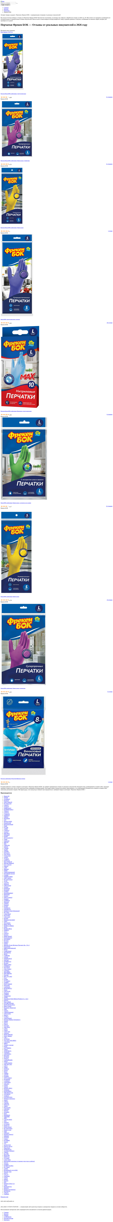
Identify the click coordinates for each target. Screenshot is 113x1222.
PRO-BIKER (8, 973)
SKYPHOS (7, 952)
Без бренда (7, 803)
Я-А (12, 32)
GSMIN (6, 994)
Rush (5, 1046)
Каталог (6, 1214)
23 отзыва (109, 600)
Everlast (6, 1076)
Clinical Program (8, 1012)
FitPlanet (6, 1133)
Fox (5, 978)
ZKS (5, 927)
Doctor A (7, 1125)
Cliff (5, 867)
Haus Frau (7, 1148)
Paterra (6, 866)
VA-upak (6, 1158)
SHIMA (6, 930)
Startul (6, 1021)
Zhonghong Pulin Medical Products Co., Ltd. (16, 999)
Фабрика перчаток (9, 1098)
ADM (6, 997)
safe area (6, 1083)
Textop (6, 887)
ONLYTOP (7, 1013)
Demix (6, 896)
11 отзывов (109, 97)
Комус (6, 1015)
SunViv (6, 1058)
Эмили (6, 1192)
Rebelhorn (7, 1115)
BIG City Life (8, 976)
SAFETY (7, 860)
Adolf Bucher (8, 1018)
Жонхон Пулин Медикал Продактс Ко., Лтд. (17, 945)
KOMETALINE (8, 1165)
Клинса (6, 993)
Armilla (6, 982)
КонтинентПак (8, 824)
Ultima (6, 1101)
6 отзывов (109, 414)
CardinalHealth (8, 1060)
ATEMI (6, 851)
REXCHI (7, 1155)
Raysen (6, 940)
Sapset (6, 1142)
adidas (6, 1179)
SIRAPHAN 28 (8, 1092)
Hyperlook (7, 1079)
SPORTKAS (7, 1149)
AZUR (6, 1075)
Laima (6, 805)
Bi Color (6, 912)
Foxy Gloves (7, 864)
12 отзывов (109, 506)
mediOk (7, 815)
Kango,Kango (8, 937)
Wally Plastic (8, 802)
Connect (7, 814)
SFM (6, 797)
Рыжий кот (7, 823)
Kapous (6, 905)
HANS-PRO (7, 1091)
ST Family (7, 981)
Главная (6, 1212)
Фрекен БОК (8, 821)
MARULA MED (9, 926)
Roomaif (6, 890)
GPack (6, 957)
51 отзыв (109, 691)
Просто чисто (8, 1146)
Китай (6, 918)
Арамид (6, 1095)
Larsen (6, 812)
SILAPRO (7, 939)
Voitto (6, 1067)
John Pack (7, 1027)
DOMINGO (7, 961)
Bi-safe (6, 963)
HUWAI (6, 1057)
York (5, 921)
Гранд (6, 1024)
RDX (6, 949)
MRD (6, 1043)
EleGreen (7, 852)
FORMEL (7, 966)
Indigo (6, 847)
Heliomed (7, 835)
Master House (8, 936)
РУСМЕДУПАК (9, 1003)
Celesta (6, 848)
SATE (6, 1177)
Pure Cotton (7, 1002)
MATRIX (7, 818)
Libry (6, 1066)
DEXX (6, 1110)
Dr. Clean (7, 1167)
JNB (5, 1009)
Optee (6, 1030)
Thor (5, 1185)
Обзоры (6, 1215)
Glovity (6, 933)
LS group (7, 1124)
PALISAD (7, 946)
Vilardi (6, 1010)
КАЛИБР (7, 1140)
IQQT (6, 1173)
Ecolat (6, 979)
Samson (6, 1122)
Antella (6, 1073)
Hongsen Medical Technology (12, 1019)
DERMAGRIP (8, 876)
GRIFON (7, 845)
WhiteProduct (8, 958)
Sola (5, 1131)
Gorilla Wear (7, 951)
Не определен (8, 879)
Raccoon (6, 1055)
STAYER (7, 1039)
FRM (5, 870)
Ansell (6, 857)
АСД (5, 881)
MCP (5, 954)
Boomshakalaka (8, 893)
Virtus (6, 1049)
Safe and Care (8, 1064)
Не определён (8, 1128)
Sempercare (7, 996)
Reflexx (6, 884)
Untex (6, 1139)
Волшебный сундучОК (11, 1170)
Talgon (6, 1152)
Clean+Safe (7, 1159)
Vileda (6, 811)
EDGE (6, 1000)
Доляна (6, 858)
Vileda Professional (9, 872)
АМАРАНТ (7, 1054)
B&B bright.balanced (10, 948)
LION (6, 1085)
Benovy (6, 796)
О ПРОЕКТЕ (7, 1217)
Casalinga (7, 1081)
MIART (6, 1188)
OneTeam (7, 1176)
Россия (6, 975)
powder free (7, 1145)
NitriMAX (7, 908)
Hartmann (7, 888)
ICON (6, 906)
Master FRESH (8, 1034)
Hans (5, 1072)
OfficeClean (7, 885)
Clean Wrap (7, 914)
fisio (5, 1113)
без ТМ (6, 1154)
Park (5, 826)
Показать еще (4, 1197)
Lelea (6, 1028)
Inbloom (6, 1136)
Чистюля (7, 985)
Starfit (6, 850)
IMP (5, 1118)
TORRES (7, 900)
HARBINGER (8, 809)
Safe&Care (7, 808)
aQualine (6, 1112)
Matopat (6, 902)
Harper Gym (7, 1130)
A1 (5, 1143)
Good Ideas (7, 1082)
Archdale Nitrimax (9, 1151)
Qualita (6, 891)
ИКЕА (6, 842)
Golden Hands (8, 1063)
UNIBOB (7, 955)
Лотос (6, 1070)
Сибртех (6, 830)
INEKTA (7, 1157)
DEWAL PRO (8, 1088)
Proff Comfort (8, 984)
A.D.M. (6, 882)
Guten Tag (7, 1031)
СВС (5, 1037)
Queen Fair (7, 855)
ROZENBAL (8, 988)
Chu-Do (6, 1103)
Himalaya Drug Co (9, 1183)
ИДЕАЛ (6, 1104)
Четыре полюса (8, 1134)
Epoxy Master (8, 1036)
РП (5, 1182)
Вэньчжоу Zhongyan (10, 1007)
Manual (6, 869)
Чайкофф (7, 1116)
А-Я (9, 32)
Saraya (6, 1162)
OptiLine (6, 841)
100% (6, 1106)
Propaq (6, 1180)
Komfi (6, 836)
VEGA (6, 1174)
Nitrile (6, 943)
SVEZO (6, 1137)
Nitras (6, 1061)
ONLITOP (7, 991)
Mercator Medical (9, 863)
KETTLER (7, 1107)
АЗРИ (6, 829)
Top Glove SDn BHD (10, 1040)
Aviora (6, 806)
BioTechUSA (8, 1186)
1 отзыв (110, 231)
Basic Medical (8, 861)
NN (5, 1121)
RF (5, 844)
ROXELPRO (8, 928)
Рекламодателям (8, 1218)
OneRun (6, 1194)
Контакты (7, 1220)
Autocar (6, 1033)
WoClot (6, 960)
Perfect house (8, 1127)
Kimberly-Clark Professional (12, 911)
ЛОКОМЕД (7, 1051)
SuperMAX (7, 909)
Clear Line (7, 917)
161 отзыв (109, 322)
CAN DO (7, 1042)
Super (6, 1100)
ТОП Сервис (8, 1078)
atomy (6, 1022)
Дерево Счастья (8, 1045)
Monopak (7, 894)
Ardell (6, 1168)
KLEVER (7, 915)
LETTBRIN (7, 1048)
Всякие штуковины (10, 1189)
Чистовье (7, 967)
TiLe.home (7, 923)
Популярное (4, 32)
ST (5, 820)
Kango (6, 934)
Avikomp (7, 1052)
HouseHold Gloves (9, 873)
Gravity (6, 832)
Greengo (6, 970)
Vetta (5, 839)
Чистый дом (7, 1171)
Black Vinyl (7, 924)
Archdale (7, 799)
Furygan (6, 1025)
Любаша (6, 1089)
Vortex (6, 1086)
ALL (5, 931)
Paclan (6, 800)
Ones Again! (7, 969)
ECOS (6, 827)
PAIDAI (6, 1069)
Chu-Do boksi (8, 1119)
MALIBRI (7, 972)
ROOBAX (7, 1191)
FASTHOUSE (8, 1097)
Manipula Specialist (9, 920)
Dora (5, 990)
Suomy (6, 942)
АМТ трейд (7, 878)
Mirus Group (7, 1006)
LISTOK (6, 1109)
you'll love (7, 987)
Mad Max (7, 833)
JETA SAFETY (8, 838)
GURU (6, 1016)
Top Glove (7, 854)
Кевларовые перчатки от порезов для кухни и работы (19, 1161)
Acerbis (6, 1164)
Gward (6, 875)
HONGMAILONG (9, 1005)
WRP (6, 817)
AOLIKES (7, 1094)
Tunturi (6, 903)
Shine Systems (8, 897)
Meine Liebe (7, 964)
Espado (6, 899)
